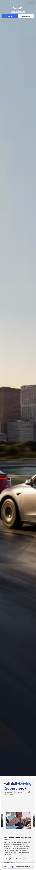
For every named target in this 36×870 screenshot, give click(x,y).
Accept (8, 859)
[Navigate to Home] (8, 3)
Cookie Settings (18, 852)
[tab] (16, 774)
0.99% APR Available (18, 11)
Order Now (10, 16)
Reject (18, 859)
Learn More (26, 16)
